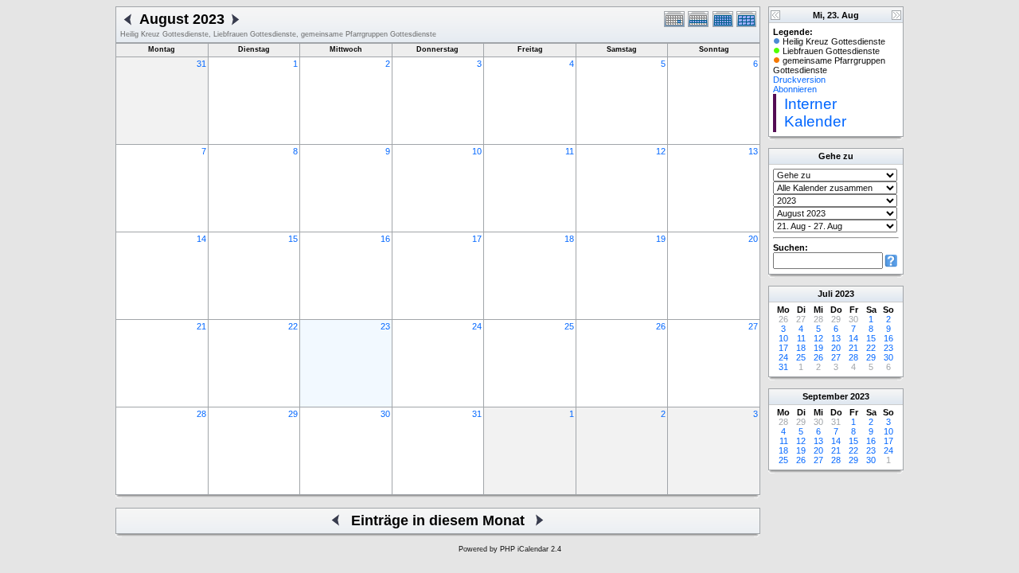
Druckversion (799, 79)
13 (753, 151)
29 (293, 414)
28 (201, 414)
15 (293, 239)
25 (569, 326)
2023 (844, 293)
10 (477, 151)
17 (477, 239)
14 (201, 239)
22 (293, 326)
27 (753, 326)
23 (385, 326)
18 (569, 239)
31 (201, 63)
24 (477, 326)
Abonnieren (795, 89)
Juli (825, 293)
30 (385, 414)
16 (385, 239)
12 (661, 151)
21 (201, 326)
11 (569, 151)
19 (661, 239)
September (825, 396)
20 (753, 239)
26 (661, 326)
